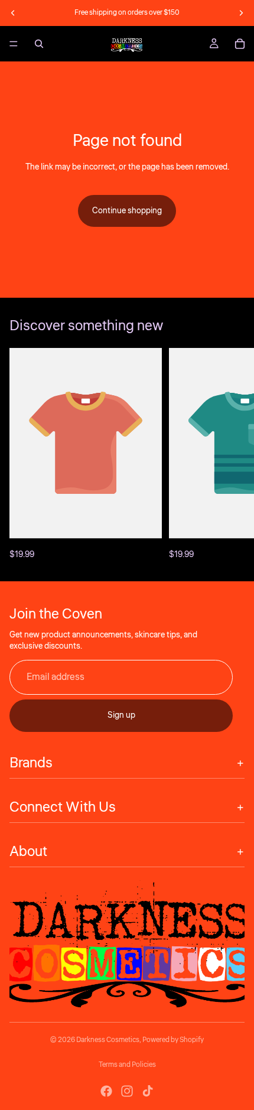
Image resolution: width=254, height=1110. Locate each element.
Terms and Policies (127, 1065)
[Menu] (13, 43)
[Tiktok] (148, 1091)
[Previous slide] (13, 13)
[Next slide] (241, 13)
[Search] (39, 44)
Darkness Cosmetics (107, 1040)
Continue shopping (127, 211)
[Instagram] (127, 1091)
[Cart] (240, 44)
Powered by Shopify (173, 1040)
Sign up (121, 715)
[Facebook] (106, 1091)
